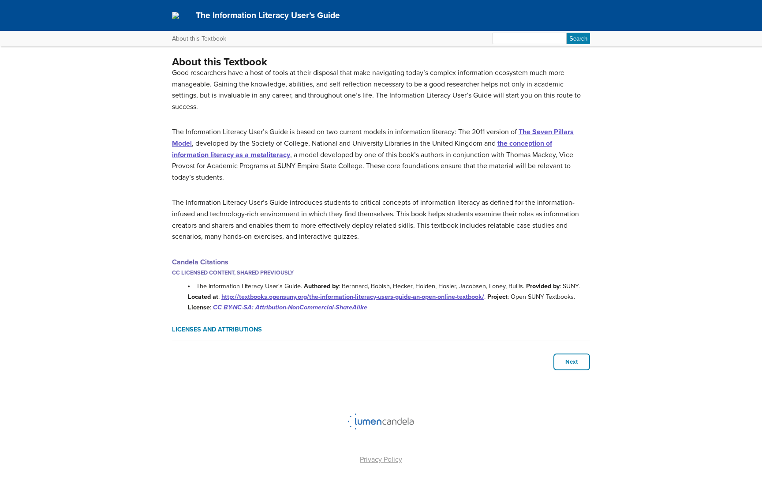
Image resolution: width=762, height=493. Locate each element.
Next (571, 361)
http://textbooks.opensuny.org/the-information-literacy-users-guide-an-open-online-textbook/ (352, 297)
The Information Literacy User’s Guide (268, 15)
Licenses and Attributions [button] (217, 329)
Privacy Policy (381, 459)
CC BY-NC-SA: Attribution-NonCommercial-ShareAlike (290, 307)
